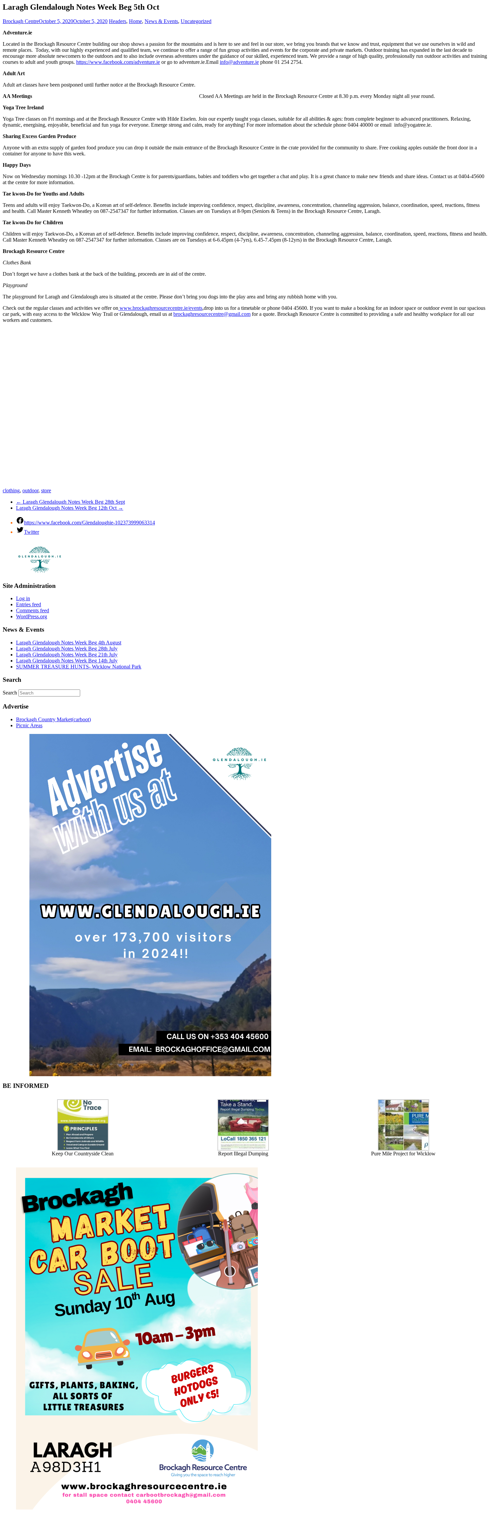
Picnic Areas (29, 725)
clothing (11, 490)
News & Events (161, 21)
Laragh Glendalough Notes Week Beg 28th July (67, 648)
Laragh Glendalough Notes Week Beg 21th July (67, 654)
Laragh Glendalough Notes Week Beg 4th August (68, 642)
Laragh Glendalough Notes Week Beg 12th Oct (69, 508)
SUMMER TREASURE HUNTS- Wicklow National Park (78, 666)
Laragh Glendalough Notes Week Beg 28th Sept (70, 502)
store (46, 490)
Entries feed (28, 604)
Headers (117, 21)
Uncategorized (196, 21)
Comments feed (32, 610)
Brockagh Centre (21, 21)
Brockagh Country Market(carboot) (53, 719)
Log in (23, 598)
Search (10, 693)
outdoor (30, 490)
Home (135, 21)
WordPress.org (31, 616)
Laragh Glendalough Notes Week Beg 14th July (67, 660)
